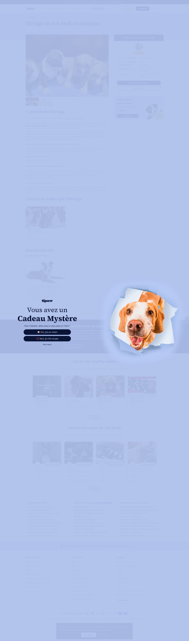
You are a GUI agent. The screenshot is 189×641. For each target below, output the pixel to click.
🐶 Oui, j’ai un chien (47, 332)
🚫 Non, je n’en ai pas (47, 338)
